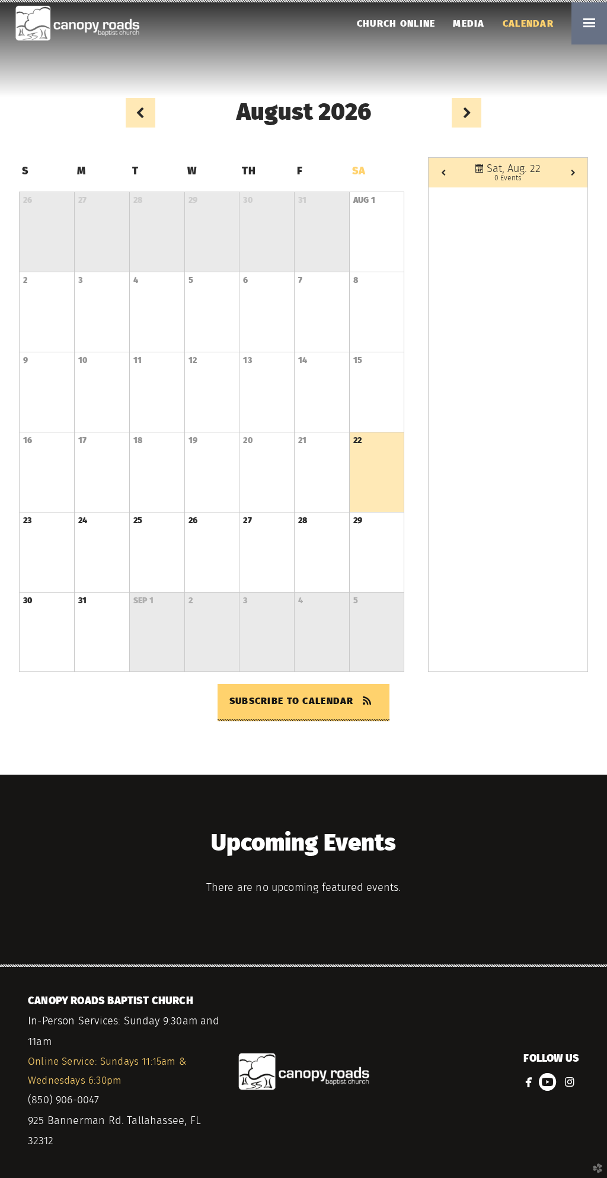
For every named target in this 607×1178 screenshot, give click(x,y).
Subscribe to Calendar (293, 701)
